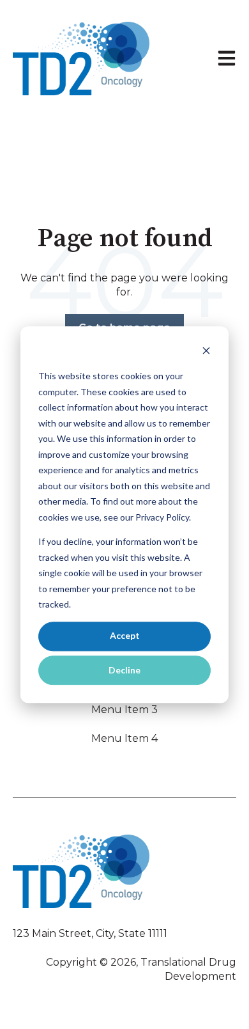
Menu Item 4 (124, 738)
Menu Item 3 (124, 709)
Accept (125, 636)
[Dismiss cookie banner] (206, 352)
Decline (124, 669)
